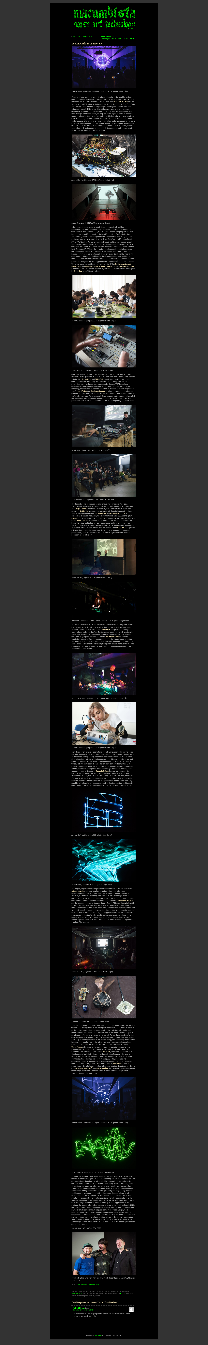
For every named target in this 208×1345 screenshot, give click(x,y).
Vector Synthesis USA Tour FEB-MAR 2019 (117, 39)
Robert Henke (79, 1308)
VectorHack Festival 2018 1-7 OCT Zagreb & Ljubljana (93, 36)
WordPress (98, 1335)
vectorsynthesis (93, 1284)
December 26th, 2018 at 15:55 (83, 1310)
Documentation (76, 1293)
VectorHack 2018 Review (86, 43)
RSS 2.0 (123, 1293)
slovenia (84, 1284)
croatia (78, 1284)
